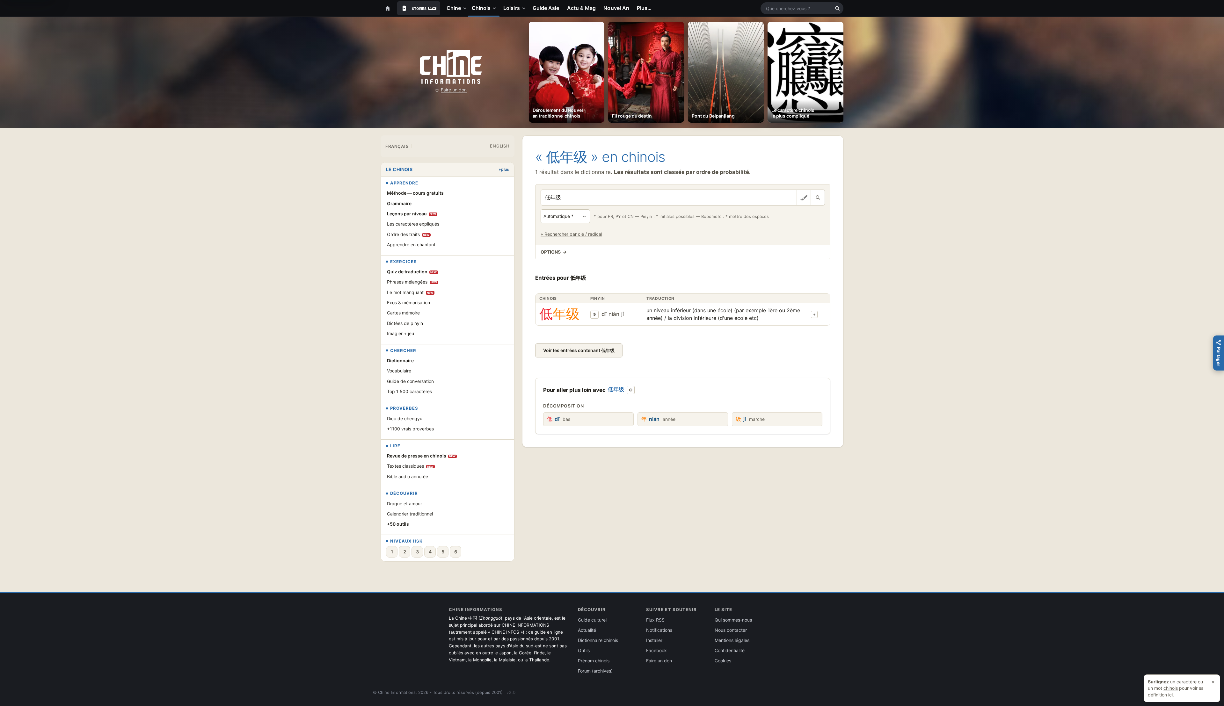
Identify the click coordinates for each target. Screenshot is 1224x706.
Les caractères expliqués (413, 224)
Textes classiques (410, 466)
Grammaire (399, 203)
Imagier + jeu (400, 333)
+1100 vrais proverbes (410, 428)
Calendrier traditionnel (410, 513)
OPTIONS (554, 252)
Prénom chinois (593, 660)
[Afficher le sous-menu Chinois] (495, 8)
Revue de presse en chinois (421, 455)
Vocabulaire (399, 370)
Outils (584, 650)
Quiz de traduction (412, 271)
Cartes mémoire (403, 312)
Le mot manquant (410, 292)
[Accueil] (388, 8)
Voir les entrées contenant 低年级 (579, 350)
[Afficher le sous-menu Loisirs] (525, 8)
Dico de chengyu (404, 418)
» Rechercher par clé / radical (571, 234)
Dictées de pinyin (405, 323)
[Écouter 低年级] (594, 315)
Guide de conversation (410, 381)
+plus (504, 169)
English (499, 145)
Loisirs (511, 8)
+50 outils (398, 524)
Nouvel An (616, 8)
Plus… (644, 8)
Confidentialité (730, 650)
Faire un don (454, 89)
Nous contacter (731, 630)
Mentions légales (732, 640)
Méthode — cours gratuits (415, 193)
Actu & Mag (581, 8)
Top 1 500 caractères (409, 391)
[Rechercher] (837, 8)
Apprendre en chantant (411, 244)
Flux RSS (655, 620)
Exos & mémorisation (408, 302)
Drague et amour (404, 503)
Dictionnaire (400, 360)
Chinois (481, 8)
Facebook (656, 650)
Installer (654, 640)
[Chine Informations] (451, 67)
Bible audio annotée (407, 476)
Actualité (587, 630)
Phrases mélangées (412, 282)
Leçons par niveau (411, 213)
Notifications (659, 630)
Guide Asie (546, 8)
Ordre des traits (408, 234)
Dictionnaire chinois (598, 640)
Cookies (723, 660)
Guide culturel (592, 620)
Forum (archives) (595, 671)
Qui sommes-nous (733, 620)
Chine (454, 8)
